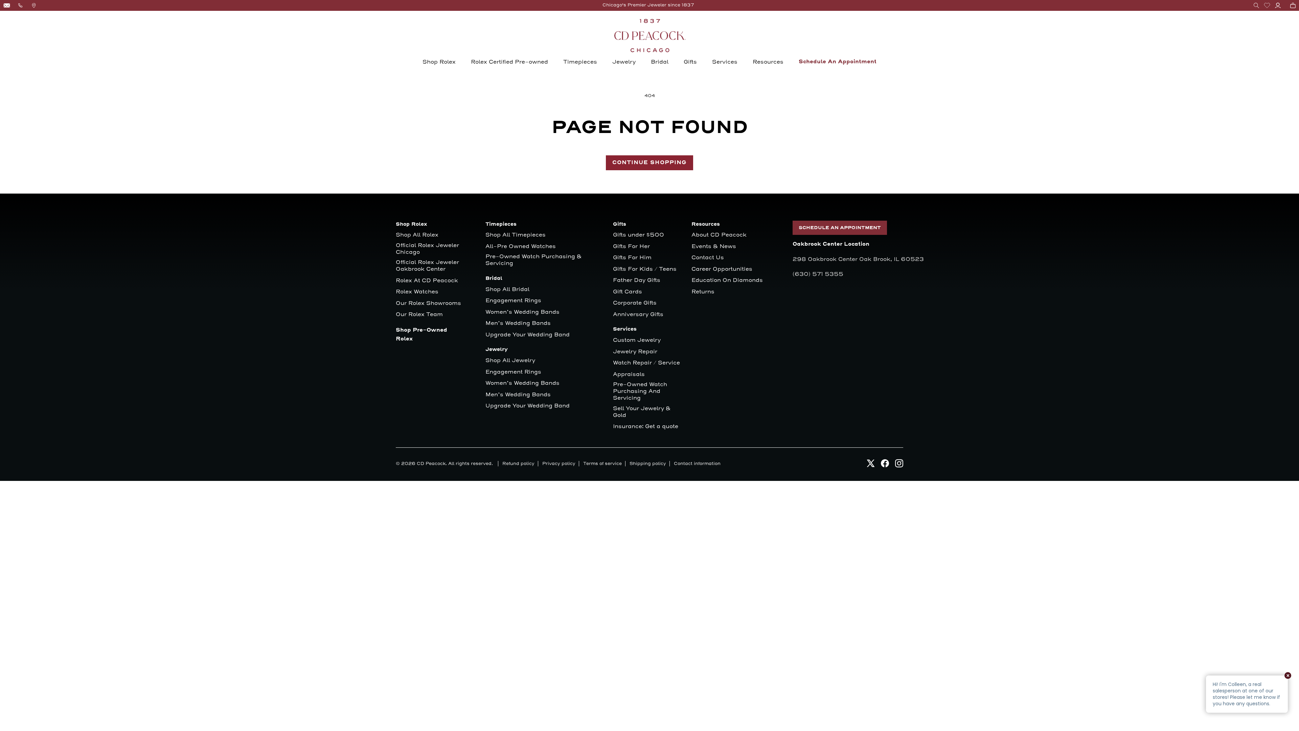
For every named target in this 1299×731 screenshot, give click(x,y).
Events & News (713, 246)
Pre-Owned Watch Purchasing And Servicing (640, 391)
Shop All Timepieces (515, 235)
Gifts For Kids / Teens (645, 269)
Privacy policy (558, 463)
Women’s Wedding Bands (522, 312)
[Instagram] (899, 465)
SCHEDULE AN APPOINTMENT (840, 228)
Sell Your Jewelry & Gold (641, 412)
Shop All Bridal (507, 289)
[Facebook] (885, 465)
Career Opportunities (721, 269)
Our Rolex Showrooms (428, 303)
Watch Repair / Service (646, 363)
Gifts (690, 62)
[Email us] (7, 5)
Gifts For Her (631, 246)
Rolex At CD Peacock (427, 281)
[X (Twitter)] (871, 465)
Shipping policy (648, 463)
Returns (702, 292)
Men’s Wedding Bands (518, 323)
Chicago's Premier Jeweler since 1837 (648, 5)
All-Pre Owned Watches (520, 246)
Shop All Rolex (417, 235)
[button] (1256, 5)
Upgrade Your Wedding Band (527, 335)
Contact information (697, 463)
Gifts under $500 (638, 235)
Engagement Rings (513, 300)
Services (724, 62)
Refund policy (518, 463)
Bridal (659, 62)
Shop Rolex (439, 62)
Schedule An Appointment (837, 61)
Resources (768, 62)
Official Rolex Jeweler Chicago (428, 249)
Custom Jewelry (637, 340)
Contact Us (707, 257)
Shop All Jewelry (510, 360)
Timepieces (580, 62)
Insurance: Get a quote (645, 426)
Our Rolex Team (419, 314)
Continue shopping (649, 162)
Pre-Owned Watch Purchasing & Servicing (533, 260)
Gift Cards (627, 292)
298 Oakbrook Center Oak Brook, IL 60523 (858, 259)
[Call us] (20, 5)
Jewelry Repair (635, 352)
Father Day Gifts (636, 280)
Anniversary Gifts (638, 314)
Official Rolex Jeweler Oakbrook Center (427, 265)
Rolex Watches (417, 292)
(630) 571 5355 (818, 274)
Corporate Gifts (635, 303)
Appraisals (629, 374)
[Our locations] (34, 5)
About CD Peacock (719, 235)
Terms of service (602, 463)
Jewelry (624, 62)
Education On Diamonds (727, 280)
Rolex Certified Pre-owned (509, 62)
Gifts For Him (632, 257)
